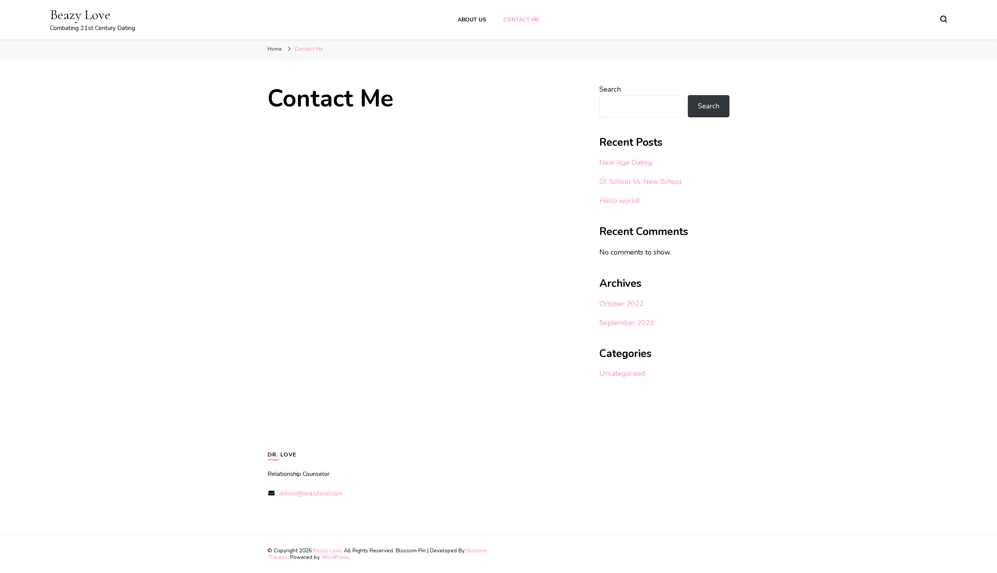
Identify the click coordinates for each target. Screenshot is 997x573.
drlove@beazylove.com (310, 493)
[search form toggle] (943, 19)
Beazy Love (80, 14)
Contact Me (521, 19)
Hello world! (619, 200)
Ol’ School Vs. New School (640, 181)
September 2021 (626, 322)
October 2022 (621, 303)
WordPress (335, 557)
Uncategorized (622, 373)
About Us (472, 19)
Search (610, 89)
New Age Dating (625, 162)
